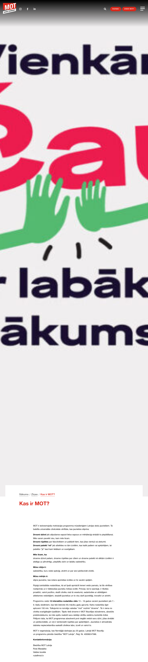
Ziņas (34, 494)
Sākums (23, 494)
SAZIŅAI (115, 9)
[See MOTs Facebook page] (27, 9)
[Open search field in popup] (105, 9)
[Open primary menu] (142, 9)
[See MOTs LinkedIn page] (34, 9)
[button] (142, 656)
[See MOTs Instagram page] (20, 9)
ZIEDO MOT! (129, 9)
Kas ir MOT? (47, 494)
